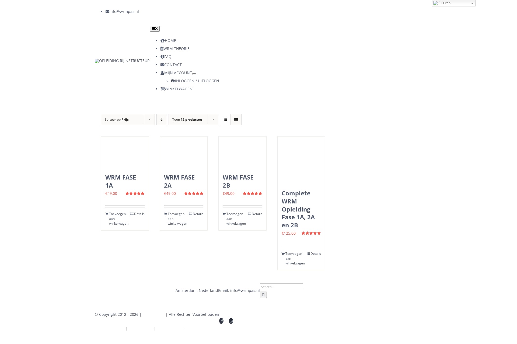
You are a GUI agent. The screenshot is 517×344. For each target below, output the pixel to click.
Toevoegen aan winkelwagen (117, 219)
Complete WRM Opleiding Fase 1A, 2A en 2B (298, 209)
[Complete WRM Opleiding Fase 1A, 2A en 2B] (301, 160)
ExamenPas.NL (201, 328)
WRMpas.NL (154, 314)
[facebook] (141, 11)
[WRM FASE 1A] (125, 152)
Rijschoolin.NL (170, 328)
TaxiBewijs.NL (112, 328)
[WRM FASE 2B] (242, 152)
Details (139, 214)
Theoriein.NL (140, 328)
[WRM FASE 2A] (183, 152)
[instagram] (151, 11)
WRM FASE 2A (179, 181)
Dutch (445, 3)
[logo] (122, 60)
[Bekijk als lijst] (236, 119)
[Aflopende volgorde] (161, 119)
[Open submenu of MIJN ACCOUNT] (194, 74)
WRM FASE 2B (238, 181)
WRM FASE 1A (120, 181)
